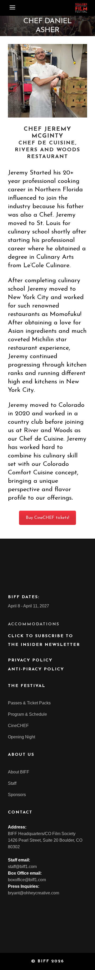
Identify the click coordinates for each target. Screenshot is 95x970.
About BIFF (18, 772)
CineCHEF (18, 725)
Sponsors (17, 794)
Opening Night (21, 737)
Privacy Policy (30, 660)
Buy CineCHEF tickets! (47, 518)
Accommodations (33, 624)
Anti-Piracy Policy (36, 669)
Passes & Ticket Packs (29, 703)
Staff (12, 783)
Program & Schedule (27, 714)
